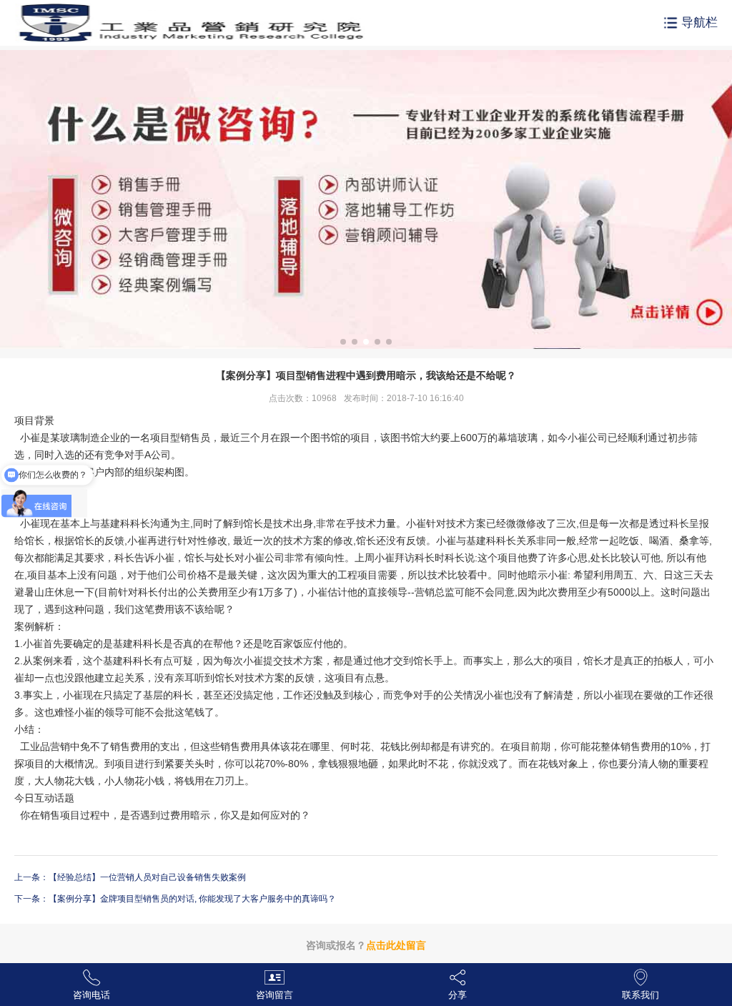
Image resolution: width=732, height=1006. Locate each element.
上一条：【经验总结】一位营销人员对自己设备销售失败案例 (130, 877)
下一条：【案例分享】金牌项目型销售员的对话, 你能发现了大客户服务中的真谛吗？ (175, 899)
